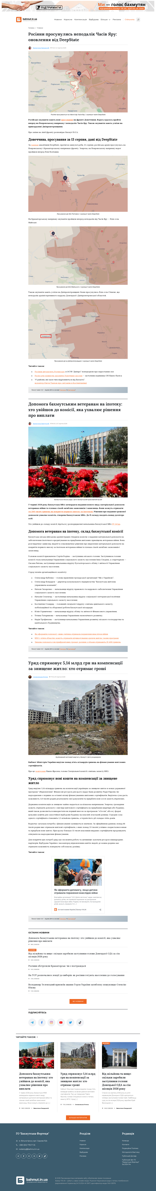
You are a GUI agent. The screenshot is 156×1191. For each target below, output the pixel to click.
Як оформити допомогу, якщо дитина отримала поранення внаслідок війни (71, 634)
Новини (58, 19)
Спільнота (129, 19)
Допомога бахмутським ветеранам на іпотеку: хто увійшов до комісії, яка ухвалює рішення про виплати (74, 939)
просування (67, 120)
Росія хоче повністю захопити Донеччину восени (58, 375)
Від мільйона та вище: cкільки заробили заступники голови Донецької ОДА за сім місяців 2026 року (74, 955)
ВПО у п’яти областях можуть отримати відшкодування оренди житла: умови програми (77, 638)
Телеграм (62, 390)
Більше (104, 19)
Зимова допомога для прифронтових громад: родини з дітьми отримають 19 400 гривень (78, 642)
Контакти (125, 1144)
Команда (125, 1141)
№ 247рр (116, 524)
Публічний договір (129, 1156)
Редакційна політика (130, 1148)
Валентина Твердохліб (41, 48)
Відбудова (94, 19)
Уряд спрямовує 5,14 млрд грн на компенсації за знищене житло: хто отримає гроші (77, 1079)
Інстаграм (71, 390)
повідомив (40, 771)
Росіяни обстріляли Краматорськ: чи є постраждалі (57, 966)
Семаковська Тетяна (40, 677)
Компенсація (80, 19)
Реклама (117, 19)
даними (35, 145)
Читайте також (26, 1037)
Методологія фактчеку (131, 1152)
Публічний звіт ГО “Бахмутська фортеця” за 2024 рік (130, 1162)
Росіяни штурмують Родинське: (50, 371)
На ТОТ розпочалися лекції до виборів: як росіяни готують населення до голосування (76, 975)
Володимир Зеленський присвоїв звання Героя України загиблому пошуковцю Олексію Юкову (77, 986)
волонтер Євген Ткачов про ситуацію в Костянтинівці (61, 383)
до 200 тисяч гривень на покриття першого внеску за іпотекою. (60, 511)
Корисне (68, 19)
